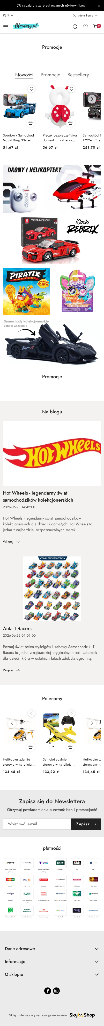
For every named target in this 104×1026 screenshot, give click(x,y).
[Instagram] (56, 990)
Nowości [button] (24, 74)
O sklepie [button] (14, 974)
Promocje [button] (50, 74)
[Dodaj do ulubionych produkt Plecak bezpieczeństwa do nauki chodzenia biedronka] (71, 89)
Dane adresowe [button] (20, 949)
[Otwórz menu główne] (5, 26)
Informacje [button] (15, 961)
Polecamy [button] (52, 698)
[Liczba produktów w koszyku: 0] (95, 26)
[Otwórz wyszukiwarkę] (75, 26)
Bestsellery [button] (78, 74)
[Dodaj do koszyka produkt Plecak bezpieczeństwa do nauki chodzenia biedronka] (70, 122)
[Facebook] (47, 990)
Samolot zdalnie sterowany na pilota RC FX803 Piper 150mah (57, 762)
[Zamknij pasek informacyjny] (99, 5)
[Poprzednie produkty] (12, 99)
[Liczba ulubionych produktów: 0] (85, 26)
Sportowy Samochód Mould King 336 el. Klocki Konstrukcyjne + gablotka (20, 138)
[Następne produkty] (92, 99)
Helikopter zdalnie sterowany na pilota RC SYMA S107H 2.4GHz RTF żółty (17, 762)
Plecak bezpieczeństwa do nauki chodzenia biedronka (60, 138)
